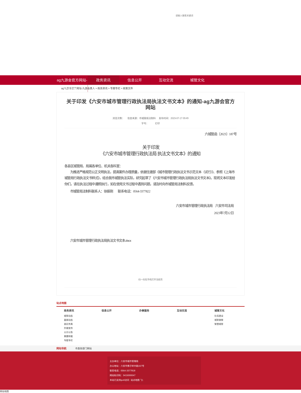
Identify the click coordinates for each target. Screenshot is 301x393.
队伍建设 (218, 316)
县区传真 (68, 324)
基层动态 (68, 320)
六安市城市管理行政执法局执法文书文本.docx (100, 240)
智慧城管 (218, 324)
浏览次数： (118, 118)
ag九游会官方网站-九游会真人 (72, 85)
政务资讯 (103, 80)
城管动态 (68, 316)
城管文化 (197, 80)
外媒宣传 (68, 328)
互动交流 (166, 80)
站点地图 (135, 380)
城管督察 (218, 320)
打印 (157, 123)
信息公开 (134, 80)
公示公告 (68, 332)
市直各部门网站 (83, 348)
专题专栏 (115, 88)
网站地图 (4, 391)
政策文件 (128, 88)
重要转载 (68, 336)
